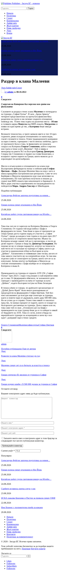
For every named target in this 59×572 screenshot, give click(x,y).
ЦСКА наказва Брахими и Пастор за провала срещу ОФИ (28, 498)
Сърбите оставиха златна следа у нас (18, 69)
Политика (11, 16)
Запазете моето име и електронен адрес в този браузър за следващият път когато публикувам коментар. (29, 439)
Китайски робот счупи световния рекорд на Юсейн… (26, 214)
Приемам (26, 549)
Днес (9, 30)
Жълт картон (13, 25)
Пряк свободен (14, 28)
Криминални (13, 21)
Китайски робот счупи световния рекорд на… (22, 60)
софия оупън (33, 325)
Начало (10, 13)
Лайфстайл (12, 23)
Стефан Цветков (46, 325)
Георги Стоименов (10, 325)
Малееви (23, 325)
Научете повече (38, 549)
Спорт (9, 18)
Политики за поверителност (20, 537)
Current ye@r (8, 451)
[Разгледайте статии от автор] (6, 341)
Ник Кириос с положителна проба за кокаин (22, 507)
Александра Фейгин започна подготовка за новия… (25, 41)
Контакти (11, 534)
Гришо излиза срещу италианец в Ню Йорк (21, 50)
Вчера (9, 33)
